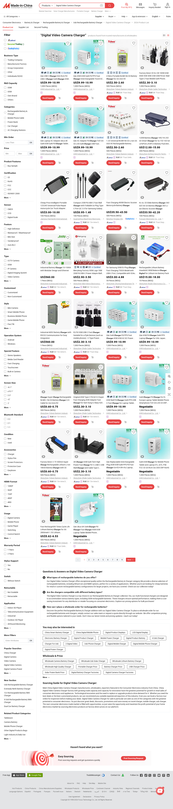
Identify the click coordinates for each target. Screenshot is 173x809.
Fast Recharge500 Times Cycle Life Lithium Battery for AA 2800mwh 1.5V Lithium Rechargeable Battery (55, 529)
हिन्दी (118, 791)
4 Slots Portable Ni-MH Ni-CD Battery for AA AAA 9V (121, 77)
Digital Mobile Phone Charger (145, 643)
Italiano (69, 791)
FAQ (78, 783)
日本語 (111, 791)
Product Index (147, 788)
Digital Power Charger (54, 649)
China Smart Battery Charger (57, 632)
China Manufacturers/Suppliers (50, 788)
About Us (70, 783)
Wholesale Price (88, 788)
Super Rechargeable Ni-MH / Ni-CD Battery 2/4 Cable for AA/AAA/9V (55, 400)
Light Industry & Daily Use (14, 734)
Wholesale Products (72, 788)
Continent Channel (103, 788)
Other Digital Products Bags (15, 730)
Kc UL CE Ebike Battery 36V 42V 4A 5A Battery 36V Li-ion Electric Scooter (154, 205)
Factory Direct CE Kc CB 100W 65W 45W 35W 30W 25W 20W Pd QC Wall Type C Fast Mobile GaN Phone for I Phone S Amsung (154, 76)
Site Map (92, 783)
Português (37, 791)
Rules (168, 16)
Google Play (35, 775)
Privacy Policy (99, 797)
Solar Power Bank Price (54, 672)
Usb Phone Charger (92, 643)
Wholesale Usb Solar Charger (93, 661)
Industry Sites (118, 788)
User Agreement (74, 797)
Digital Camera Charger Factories (119, 672)
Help (123, 16)
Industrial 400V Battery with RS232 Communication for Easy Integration (55, 335)
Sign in (167, 7)
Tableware (8, 718)
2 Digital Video (71, 643)
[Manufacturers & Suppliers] (17, 5)
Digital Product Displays (115, 632)
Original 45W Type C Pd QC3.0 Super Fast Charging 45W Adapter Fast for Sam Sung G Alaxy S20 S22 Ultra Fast (88, 400)
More (45, 677)
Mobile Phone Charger (13, 726)
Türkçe (135, 791)
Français (47, 791)
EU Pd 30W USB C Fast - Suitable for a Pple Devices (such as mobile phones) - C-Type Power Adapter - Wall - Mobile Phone (88, 335)
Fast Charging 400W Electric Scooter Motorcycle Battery (121, 204)
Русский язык (58, 791)
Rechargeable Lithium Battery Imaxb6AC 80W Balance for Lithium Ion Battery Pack (154, 270)
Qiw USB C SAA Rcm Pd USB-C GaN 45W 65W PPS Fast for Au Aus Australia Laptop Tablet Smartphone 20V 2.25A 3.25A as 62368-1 (55, 77)
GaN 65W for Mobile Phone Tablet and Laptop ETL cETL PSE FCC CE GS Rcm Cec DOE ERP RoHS (154, 465)
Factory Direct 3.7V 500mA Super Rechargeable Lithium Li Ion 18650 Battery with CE (55, 465)
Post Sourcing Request (133, 758)
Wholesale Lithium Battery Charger (126, 661)
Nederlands (87, 791)
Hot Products (17, 788)
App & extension (138, 16)
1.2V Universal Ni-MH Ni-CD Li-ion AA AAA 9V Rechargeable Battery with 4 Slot (121, 142)
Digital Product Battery (135, 638)
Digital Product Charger (84, 638)
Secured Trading (41, 27)
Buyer (111, 16)
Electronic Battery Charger (56, 638)
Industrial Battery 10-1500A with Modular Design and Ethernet (55, 269)
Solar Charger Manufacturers (64, 11)
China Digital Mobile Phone (87, 632)
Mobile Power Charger (110, 638)
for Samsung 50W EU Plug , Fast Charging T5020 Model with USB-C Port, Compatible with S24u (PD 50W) (121, 270)
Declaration (87, 797)
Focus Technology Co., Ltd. (88, 800)
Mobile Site (102, 783)
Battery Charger (97, 11)
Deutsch (77, 791)
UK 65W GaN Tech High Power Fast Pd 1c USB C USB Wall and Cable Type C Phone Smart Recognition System (88, 465)
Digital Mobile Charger (117, 643)
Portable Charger (83, 11)
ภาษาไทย (126, 791)
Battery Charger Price (113, 666)
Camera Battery (10, 722)
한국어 (104, 791)
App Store (18, 775)
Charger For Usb (52, 643)
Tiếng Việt (144, 791)
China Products (30, 788)
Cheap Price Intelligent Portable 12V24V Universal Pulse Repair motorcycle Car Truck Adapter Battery (53, 205)
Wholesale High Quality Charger (58, 666)
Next (129, 559)
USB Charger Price (136, 666)
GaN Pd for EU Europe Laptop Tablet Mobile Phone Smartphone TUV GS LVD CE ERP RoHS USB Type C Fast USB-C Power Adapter (154, 400)
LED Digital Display (140, 632)
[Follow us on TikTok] (145, 775)
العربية (96, 791)
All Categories (12, 16)
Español (28, 791)
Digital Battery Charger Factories (85, 672)
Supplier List (24, 27)
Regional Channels (132, 788)
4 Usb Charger (158, 638)
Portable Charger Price (87, 666)
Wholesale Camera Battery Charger (59, 661)
